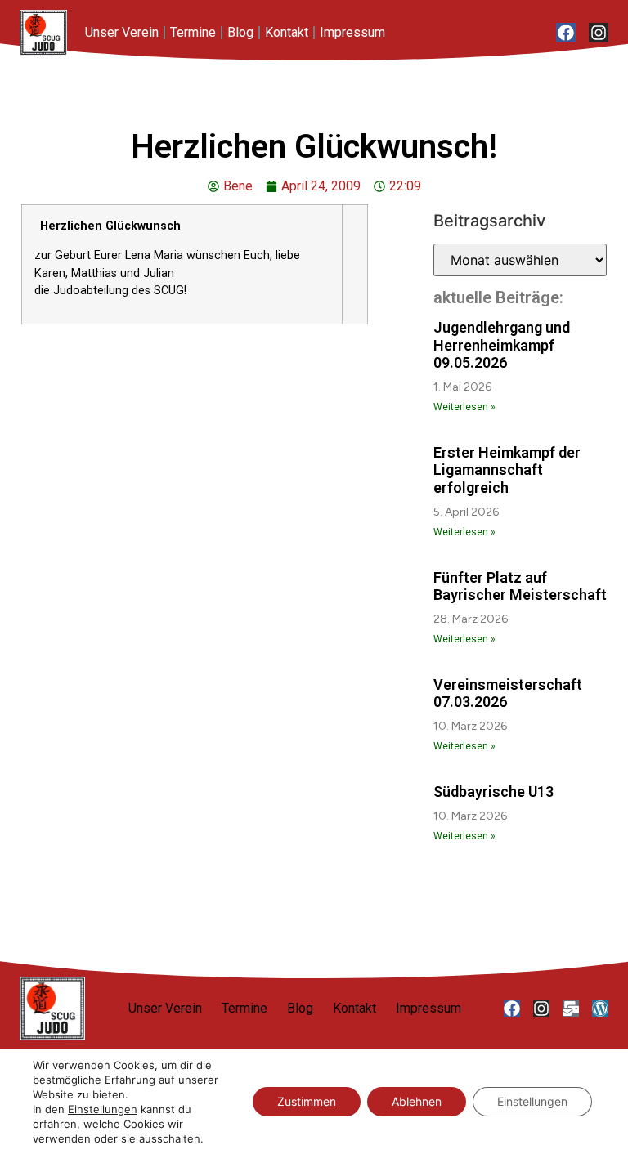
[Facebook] (566, 32)
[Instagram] (598, 32)
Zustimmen (306, 1101)
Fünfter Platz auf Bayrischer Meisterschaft (520, 586)
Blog (240, 32)
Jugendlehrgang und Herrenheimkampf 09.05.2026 (501, 345)
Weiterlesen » (464, 407)
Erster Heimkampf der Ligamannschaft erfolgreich (507, 470)
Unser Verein (122, 32)
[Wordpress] (600, 1008)
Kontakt (286, 32)
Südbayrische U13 (493, 791)
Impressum (352, 32)
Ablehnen (417, 1101)
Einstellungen (102, 1109)
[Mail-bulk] (571, 1008)
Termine (193, 32)
